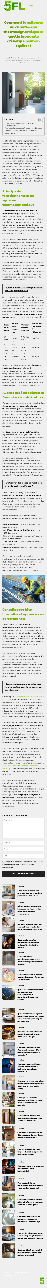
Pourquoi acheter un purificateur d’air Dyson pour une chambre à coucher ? (30, 1185)
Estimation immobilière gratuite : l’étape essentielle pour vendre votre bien (29, 893)
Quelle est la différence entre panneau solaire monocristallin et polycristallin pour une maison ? (30, 994)
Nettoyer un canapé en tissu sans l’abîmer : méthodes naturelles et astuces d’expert (30, 926)
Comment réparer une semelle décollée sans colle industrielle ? (30, 1168)
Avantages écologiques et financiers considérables (23, 128)
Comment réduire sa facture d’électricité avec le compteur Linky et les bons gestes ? (30, 1202)
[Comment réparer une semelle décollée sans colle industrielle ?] (8, 1166)
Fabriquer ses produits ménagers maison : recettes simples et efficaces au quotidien (29, 1101)
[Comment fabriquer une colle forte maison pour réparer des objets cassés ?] (8, 975)
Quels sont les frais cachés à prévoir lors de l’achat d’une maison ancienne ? (29, 1252)
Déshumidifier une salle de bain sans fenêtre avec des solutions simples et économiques (29, 910)
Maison (13, 58)
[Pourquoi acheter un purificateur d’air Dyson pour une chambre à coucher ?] (8, 1183)
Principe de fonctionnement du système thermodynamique (19, 124)
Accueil (7, 58)
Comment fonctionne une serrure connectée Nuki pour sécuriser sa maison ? (29, 1118)
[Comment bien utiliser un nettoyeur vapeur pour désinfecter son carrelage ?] (8, 1217)
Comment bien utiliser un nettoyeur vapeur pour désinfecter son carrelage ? (29, 1219)
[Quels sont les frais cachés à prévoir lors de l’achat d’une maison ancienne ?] (8, 1250)
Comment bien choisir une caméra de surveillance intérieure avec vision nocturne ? (28, 1068)
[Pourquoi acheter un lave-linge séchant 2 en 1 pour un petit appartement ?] (8, 1149)
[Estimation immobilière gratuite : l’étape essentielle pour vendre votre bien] (8, 891)
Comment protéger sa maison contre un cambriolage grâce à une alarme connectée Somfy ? (30, 1085)
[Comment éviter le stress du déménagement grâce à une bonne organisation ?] (8, 1133)
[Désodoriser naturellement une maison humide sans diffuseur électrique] (8, 1032)
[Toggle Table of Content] (39, 120)
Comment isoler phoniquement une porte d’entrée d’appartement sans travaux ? (30, 960)
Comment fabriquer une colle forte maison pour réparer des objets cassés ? (30, 977)
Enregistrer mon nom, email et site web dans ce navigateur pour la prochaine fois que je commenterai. (22, 864)
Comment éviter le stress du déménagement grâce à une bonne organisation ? (30, 1135)
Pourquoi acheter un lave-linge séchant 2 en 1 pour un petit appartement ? (29, 1151)
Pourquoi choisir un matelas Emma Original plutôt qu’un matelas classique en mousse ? (30, 1235)
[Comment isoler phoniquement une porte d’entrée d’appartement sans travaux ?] (8, 958)
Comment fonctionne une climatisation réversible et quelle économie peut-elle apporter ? (29, 1051)
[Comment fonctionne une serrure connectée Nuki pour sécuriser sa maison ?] (8, 1116)
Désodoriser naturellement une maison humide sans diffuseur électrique (29, 1034)
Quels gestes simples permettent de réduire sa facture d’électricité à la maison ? (28, 944)
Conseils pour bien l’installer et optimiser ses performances (21, 132)
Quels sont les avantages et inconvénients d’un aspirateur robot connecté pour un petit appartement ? (30, 1017)
